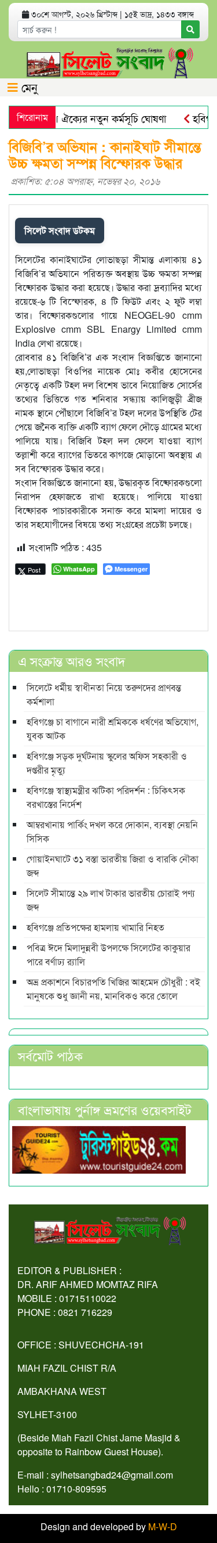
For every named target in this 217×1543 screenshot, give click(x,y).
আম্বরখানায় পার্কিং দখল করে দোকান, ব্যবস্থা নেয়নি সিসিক (112, 831)
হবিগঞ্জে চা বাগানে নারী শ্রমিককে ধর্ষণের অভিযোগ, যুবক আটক (112, 728)
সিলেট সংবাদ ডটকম (59, 230)
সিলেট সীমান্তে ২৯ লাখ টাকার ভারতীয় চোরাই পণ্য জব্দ (111, 899)
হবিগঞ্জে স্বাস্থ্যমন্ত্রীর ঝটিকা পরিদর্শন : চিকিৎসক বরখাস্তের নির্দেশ (106, 797)
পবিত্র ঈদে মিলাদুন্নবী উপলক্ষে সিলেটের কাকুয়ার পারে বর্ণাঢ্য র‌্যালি (108, 954)
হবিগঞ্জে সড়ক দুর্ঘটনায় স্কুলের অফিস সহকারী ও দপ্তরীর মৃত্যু (107, 762)
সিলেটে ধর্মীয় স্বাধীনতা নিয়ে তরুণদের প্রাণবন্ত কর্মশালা (104, 694)
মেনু (28, 86)
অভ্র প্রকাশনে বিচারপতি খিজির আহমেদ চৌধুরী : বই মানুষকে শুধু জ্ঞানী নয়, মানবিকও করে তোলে (113, 988)
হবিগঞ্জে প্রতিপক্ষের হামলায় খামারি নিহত (95, 927)
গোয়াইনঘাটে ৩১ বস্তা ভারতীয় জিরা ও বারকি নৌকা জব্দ (112, 865)
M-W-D (162, 1526)
